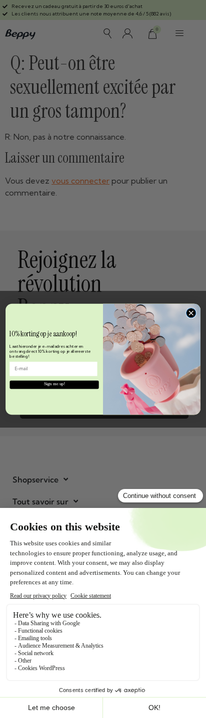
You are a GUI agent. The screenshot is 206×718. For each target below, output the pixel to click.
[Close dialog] (191, 312)
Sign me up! (54, 384)
